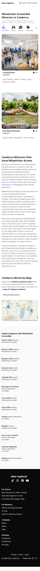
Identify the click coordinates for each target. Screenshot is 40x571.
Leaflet (17, 320)
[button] (31, 310)
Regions (11, 21)
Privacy (14, 554)
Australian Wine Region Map (13, 499)
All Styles (5, 544)
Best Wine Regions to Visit (12, 496)
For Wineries (7, 504)
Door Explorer (8, 3)
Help (3, 529)
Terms (20, 554)
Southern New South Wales (17, 22)
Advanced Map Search (11, 295)
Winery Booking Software (12, 508)
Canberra (11, 22)
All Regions (6, 538)
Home (4, 21)
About (4, 523)
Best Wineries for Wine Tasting (14, 492)
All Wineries (6, 541)
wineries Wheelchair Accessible (10, 341)
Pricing (4, 511)
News (4, 526)
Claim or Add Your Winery (12, 514)
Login (26, 554)
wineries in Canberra (10, 182)
